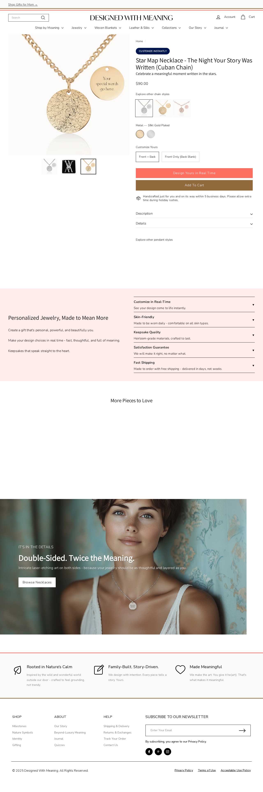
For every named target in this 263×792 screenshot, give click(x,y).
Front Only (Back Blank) (180, 157)
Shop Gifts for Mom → (23, 4)
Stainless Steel (151, 134)
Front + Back (147, 157)
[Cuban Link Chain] (144, 108)
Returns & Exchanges (118, 733)
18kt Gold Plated (140, 134)
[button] (194, 173)
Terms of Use (207, 770)
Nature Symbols (22, 733)
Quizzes (59, 745)
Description (144, 213)
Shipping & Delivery (116, 726)
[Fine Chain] (163, 108)
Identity (17, 739)
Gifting (16, 745)
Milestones (19, 726)
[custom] (149, 751)
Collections (170, 28)
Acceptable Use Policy (236, 770)
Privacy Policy (197, 742)
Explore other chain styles (153, 94)
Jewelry (77, 28)
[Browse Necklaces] (131, 567)
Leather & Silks (140, 28)
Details (141, 223)
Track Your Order (115, 739)
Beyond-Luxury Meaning (70, 733)
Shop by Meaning (47, 28)
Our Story (196, 28)
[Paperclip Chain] (181, 108)
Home (139, 41)
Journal (219, 28)
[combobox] (28, 17)
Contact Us (111, 745)
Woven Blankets (106, 28)
